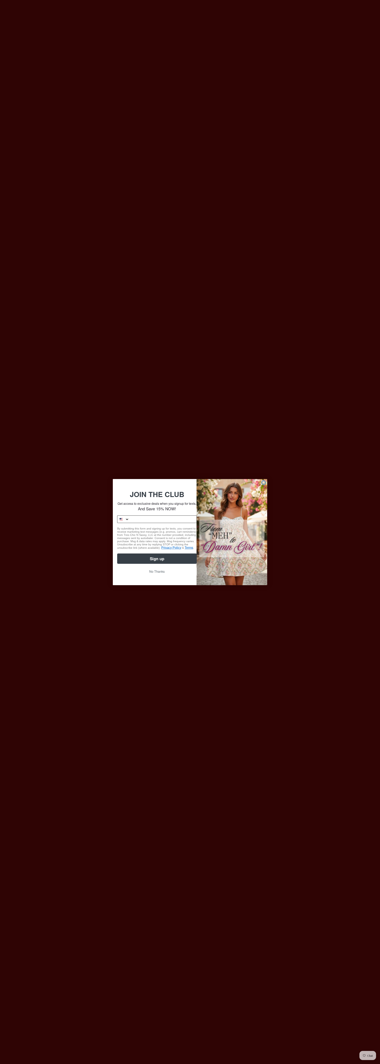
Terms (189, 547)
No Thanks (157, 571)
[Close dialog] (264, 483)
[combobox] (123, 519)
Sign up (157, 558)
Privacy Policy (171, 547)
